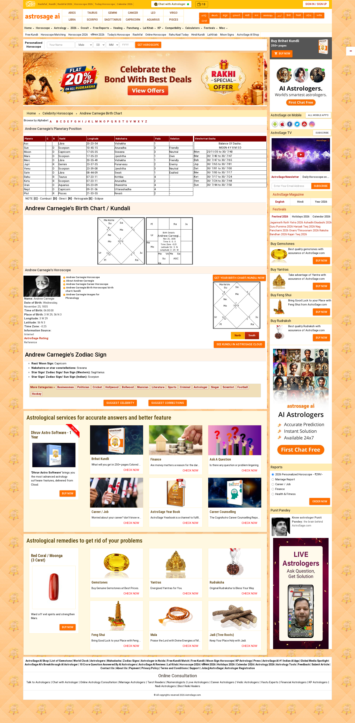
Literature (158, 387)
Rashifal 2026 (65, 4)
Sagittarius (112, 19)
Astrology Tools (286, 664)
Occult (85, 27)
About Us (121, 668)
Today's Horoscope (118, 34)
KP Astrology (244, 660)
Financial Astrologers (294, 682)
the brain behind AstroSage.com (307, 521)
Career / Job (283, 484)
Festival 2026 (280, 216)
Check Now (131, 470)
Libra (72, 19)
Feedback (304, 664)
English (279, 201)
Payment (134, 668)
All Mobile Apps (318, 115)
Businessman (65, 387)
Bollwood (128, 387)
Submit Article (320, 664)
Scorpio (92, 19)
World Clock (81, 660)
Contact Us (107, 668)
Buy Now (284, 53)
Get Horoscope (148, 44)
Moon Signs (227, 34)
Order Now (319, 501)
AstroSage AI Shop (248, 34)
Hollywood (112, 387)
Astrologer (200, 387)
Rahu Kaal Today (179, 34)
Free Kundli (31, 34)
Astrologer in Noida (153, 660)
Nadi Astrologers (165, 686)
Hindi (300, 201)
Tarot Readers (156, 682)
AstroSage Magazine (288, 194)
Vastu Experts (269, 682)
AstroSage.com (193, 695)
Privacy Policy (150, 668)
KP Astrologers (318, 682)
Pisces (173, 19)
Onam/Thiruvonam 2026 (304, 230)
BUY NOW (67, 493)
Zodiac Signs (131, 660)
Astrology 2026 (265, 664)
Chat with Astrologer (172, 4)
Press (257, 660)
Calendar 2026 (124, 4)
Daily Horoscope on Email (317, 176)
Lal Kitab (212, 34)
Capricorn (133, 19)
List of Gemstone (61, 660)
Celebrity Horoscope (58, 113)
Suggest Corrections (167, 403)
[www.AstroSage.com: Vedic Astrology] (30, 4)
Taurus (92, 12)
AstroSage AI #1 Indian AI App (280, 660)
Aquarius (153, 19)
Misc (222, 27)
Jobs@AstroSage (212, 668)
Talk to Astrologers (38, 682)
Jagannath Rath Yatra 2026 (287, 222)
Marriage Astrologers (132, 682)
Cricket (97, 387)
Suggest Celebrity (120, 403)
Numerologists (176, 682)
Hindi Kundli (198, 34)
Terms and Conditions (174, 668)
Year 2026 (321, 201)
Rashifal (42, 4)
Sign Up (322, 4)
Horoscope (43, 27)
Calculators (192, 27)
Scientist (228, 387)
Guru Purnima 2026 (282, 226)
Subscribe (322, 132)
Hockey (36, 393)
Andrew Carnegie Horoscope (83, 277)
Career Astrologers (222, 682)
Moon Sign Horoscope (220, 660)
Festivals (210, 27)
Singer (215, 387)
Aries (72, 12)
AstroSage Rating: (36, 338)
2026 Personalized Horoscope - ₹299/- (299, 474)
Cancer (133, 12)
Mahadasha (114, 660)
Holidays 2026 (300, 216)
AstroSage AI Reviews (152, 664)
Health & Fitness (285, 494)
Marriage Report (285, 479)
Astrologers (97, 660)
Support (195, 668)
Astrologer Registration (240, 668)
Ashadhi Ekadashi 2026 (318, 222)
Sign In (310, 4)
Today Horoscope (105, 4)
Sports (172, 387)
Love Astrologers (198, 682)
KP (159, 27)
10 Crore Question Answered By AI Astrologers (108, 664)
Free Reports (101, 27)
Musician (142, 387)
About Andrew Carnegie (80, 280)
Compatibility (173, 27)
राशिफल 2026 (97, 34)
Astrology (60, 27)
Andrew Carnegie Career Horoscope (87, 284)
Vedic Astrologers (248, 682)
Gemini (112, 12)
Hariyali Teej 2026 (305, 226)
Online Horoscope (155, 34)
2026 (73, 27)
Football (242, 387)
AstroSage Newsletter (285, 176)
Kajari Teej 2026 (297, 234)
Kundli (52, 4)
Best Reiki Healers (189, 686)
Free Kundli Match (178, 660)
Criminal (185, 387)
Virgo (174, 12)
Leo (153, 12)
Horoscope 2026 (83, 4)
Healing (118, 27)
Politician (83, 387)
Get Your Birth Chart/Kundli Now (239, 278)
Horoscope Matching (53, 34)
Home (28, 27)
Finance (280, 489)
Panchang (133, 27)
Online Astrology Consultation (99, 682)
